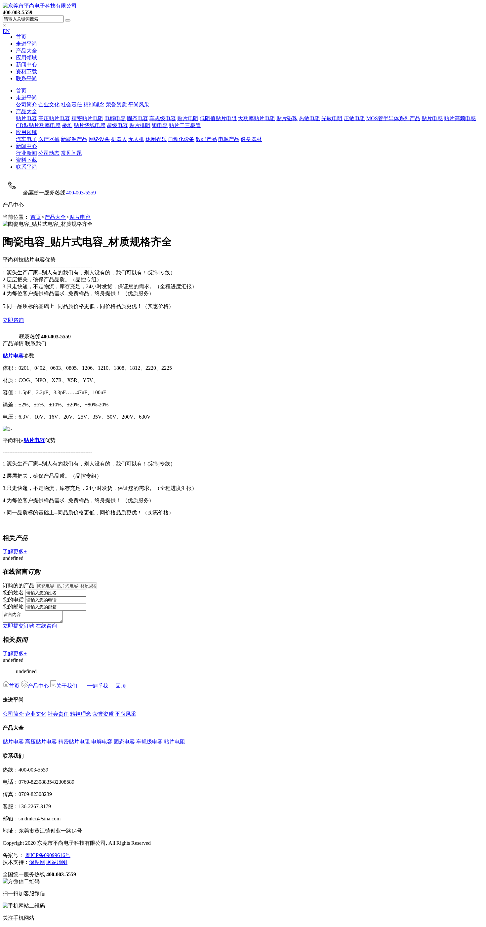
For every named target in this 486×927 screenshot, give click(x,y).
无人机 (136, 139)
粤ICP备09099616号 (47, 855)
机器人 (119, 139)
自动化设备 (181, 139)
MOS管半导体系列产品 (393, 118)
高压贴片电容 (54, 118)
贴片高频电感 (460, 118)
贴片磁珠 (287, 118)
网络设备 (99, 139)
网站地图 (56, 862)
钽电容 (160, 125)
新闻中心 (26, 64)
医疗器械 (49, 139)
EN (6, 31)
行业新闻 (26, 153)
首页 (21, 37)
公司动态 (49, 153)
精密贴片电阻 (87, 118)
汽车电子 (26, 139)
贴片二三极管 (185, 125)
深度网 (37, 862)
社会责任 (71, 104)
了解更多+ (15, 551)
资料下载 (26, 71)
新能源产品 (74, 139)
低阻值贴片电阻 (218, 118)
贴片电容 (26, 118)
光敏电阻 (332, 118)
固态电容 (137, 118)
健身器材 (251, 139)
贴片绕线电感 (89, 125)
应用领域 (26, 57)
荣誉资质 (116, 104)
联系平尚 (26, 78)
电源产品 (228, 139)
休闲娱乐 (156, 139)
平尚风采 (138, 104)
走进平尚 (26, 44)
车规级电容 (162, 118)
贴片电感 (432, 118)
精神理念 (93, 104)
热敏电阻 (309, 118)
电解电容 (115, 118)
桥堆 (67, 125)
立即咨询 (13, 320)
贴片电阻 (187, 118)
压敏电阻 (354, 118)
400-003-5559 (81, 192)
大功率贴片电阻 (256, 118)
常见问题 (71, 153)
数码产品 (206, 139)
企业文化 (49, 104)
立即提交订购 (18, 626)
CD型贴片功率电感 (38, 125)
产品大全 (26, 50)
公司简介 (26, 104)
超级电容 (117, 125)
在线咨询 (46, 626)
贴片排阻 (139, 125)
